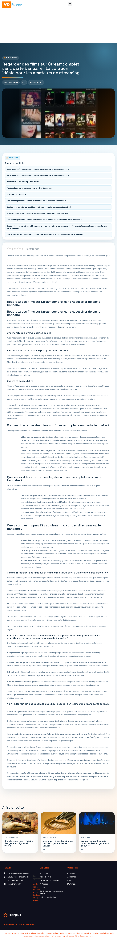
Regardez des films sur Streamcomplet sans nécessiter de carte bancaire (38, 169)
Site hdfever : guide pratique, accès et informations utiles (24, 933)
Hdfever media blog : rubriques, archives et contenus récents (72, 936)
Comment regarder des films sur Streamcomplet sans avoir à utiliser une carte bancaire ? (44, 219)
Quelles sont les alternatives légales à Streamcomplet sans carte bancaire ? (39, 207)
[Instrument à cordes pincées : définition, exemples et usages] (58, 823)
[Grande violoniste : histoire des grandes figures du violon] (20, 823)
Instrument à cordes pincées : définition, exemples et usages (58, 843)
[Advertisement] (58, 26)
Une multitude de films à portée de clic (23, 182)
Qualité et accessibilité (16, 194)
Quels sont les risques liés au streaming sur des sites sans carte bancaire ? (38, 213)
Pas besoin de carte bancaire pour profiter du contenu (29, 188)
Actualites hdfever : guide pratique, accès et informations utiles (69, 933)
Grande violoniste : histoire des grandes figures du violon (18, 843)
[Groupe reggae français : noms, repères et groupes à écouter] (97, 823)
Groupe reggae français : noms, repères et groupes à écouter (95, 843)
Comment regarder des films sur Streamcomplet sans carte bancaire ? (36, 201)
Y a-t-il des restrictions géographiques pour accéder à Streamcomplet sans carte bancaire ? (45, 234)
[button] (70, 4)
